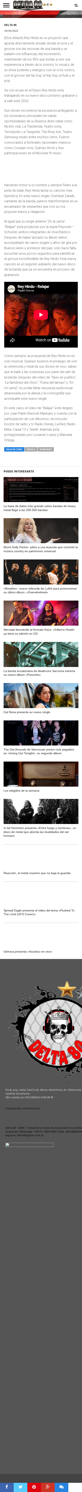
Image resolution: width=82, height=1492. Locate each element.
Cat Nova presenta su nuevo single (27, 712)
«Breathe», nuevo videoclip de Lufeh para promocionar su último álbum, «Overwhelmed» (40, 590)
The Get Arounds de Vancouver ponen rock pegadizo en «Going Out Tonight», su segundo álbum (39, 751)
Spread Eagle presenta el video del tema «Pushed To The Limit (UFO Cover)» (39, 912)
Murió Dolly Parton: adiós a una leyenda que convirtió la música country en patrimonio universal (41, 549)
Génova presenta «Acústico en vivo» (28, 951)
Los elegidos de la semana (21, 790)
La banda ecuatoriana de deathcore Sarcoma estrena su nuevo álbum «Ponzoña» (39, 673)
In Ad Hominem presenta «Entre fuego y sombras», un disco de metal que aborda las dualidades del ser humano (40, 831)
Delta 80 (10, 25)
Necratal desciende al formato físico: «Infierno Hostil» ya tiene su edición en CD (39, 631)
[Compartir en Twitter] (20, 1487)
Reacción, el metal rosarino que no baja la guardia (37, 873)
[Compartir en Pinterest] (34, 1487)
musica (31, 449)
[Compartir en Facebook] (7, 1487)
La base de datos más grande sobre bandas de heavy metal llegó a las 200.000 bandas (40, 508)
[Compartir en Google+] (48, 1487)
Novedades (46, 449)
